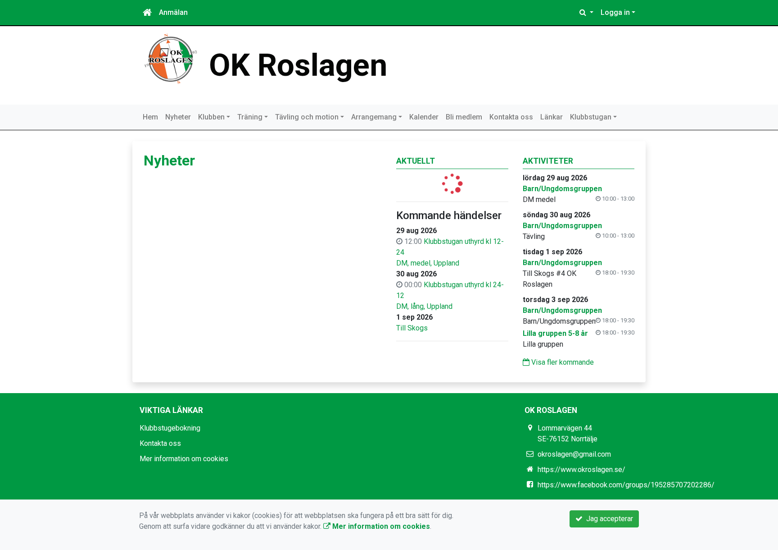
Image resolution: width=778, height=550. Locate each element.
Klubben (211, 117)
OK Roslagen (298, 65)
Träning (249, 117)
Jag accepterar (608, 518)
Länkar (551, 117)
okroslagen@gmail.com (574, 454)
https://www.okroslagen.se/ (581, 469)
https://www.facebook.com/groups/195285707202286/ (626, 485)
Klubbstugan (590, 117)
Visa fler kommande (561, 362)
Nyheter (178, 117)
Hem (150, 117)
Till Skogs (412, 328)
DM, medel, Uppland (427, 263)
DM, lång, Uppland (424, 306)
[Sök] (586, 13)
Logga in (615, 12)
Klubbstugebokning (170, 428)
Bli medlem (464, 117)
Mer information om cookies (184, 458)
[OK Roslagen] (171, 58)
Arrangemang (374, 117)
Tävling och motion (307, 117)
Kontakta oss (511, 117)
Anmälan (173, 12)
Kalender (424, 117)
